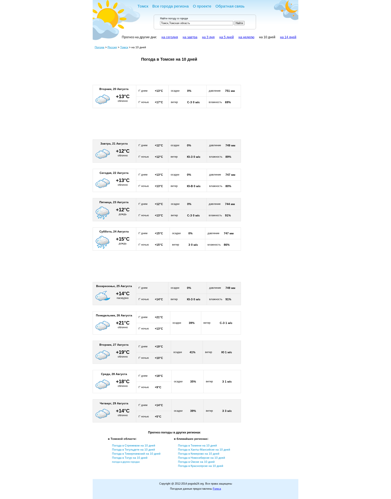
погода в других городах (126, 462)
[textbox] (196, 23)
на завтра (190, 37)
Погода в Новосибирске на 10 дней (201, 457)
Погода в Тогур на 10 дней (129, 457)
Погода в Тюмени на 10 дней (197, 445)
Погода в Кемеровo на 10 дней (198, 453)
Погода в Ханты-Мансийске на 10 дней (204, 449)
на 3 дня (208, 37)
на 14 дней (288, 37)
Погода (99, 47)
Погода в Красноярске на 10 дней (200, 465)
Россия (112, 47)
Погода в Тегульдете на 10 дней (133, 449)
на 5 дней (226, 37)
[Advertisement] (167, 75)
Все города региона (170, 6)
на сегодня (169, 37)
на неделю (246, 37)
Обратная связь (230, 6)
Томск (142, 6)
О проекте (202, 6)
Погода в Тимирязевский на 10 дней (136, 453)
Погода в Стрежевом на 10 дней (133, 445)
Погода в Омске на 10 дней (196, 461)
